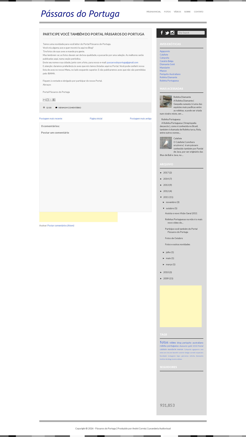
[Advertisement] (78, 217)
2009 (166, 278)
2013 (166, 185)
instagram (172, 356)
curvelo (192, 353)
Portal (200, 346)
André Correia (139, 428)
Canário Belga (166, 61)
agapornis (196, 349)
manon (180, 349)
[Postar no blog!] (47, 99)
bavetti (175, 353)
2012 (166, 191)
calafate (163, 349)
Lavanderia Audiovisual (159, 428)
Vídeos (177, 11)
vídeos (179, 359)
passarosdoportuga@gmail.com (122, 62)
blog (179, 342)
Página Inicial (154, 11)
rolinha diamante (196, 356)
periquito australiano (192, 342)
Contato (198, 11)
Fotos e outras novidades (177, 244)
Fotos (167, 11)
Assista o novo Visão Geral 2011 (181, 213)
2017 (166, 172)
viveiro (174, 359)
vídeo (173, 342)
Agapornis (165, 51)
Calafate (164, 54)
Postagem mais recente (50, 118)
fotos (164, 342)
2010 (166, 272)
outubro (170, 208)
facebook (163, 356)
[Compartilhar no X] (50, 99)
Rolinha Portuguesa (169, 80)
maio (168, 258)
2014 (166, 178)
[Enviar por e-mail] (44, 99)
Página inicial (96, 118)
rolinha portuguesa (169, 346)
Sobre (187, 11)
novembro (171, 202)
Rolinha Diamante (168, 77)
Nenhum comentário (70, 107)
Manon (163, 70)
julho (168, 252)
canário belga (184, 353)
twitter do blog (165, 359)
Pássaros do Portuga (105, 428)
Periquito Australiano (170, 74)
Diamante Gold (167, 64)
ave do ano (168, 353)
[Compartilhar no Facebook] (54, 99)
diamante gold (185, 346)
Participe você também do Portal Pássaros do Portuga (93, 34)
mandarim (172, 349)
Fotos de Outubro (174, 238)
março (169, 264)
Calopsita (164, 57)
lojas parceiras (182, 356)
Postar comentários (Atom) (61, 225)
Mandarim (165, 67)
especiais (199, 353)
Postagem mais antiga (140, 118)
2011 (166, 197)
